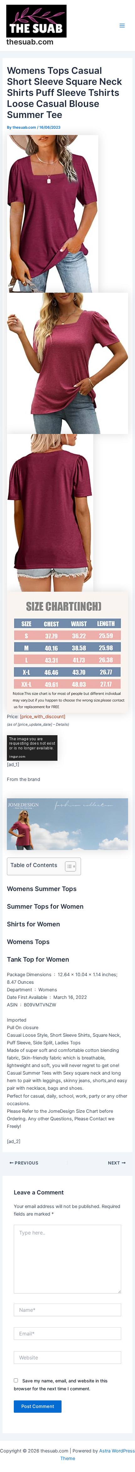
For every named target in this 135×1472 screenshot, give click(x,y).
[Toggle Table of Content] (67, 866)
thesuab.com (29, 41)
